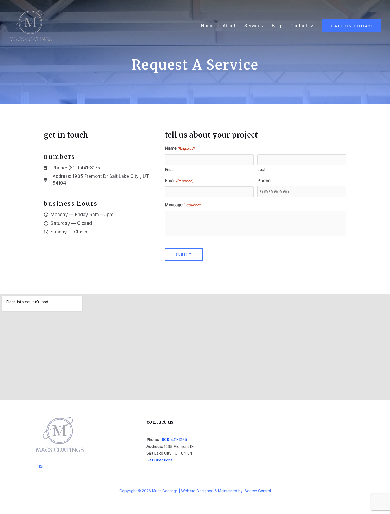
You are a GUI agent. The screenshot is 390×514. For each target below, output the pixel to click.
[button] (351, 25)
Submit (184, 254)
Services (253, 25)
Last (261, 169)
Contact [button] (298, 25)
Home (207, 25)
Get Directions (159, 459)
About (229, 25)
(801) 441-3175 (173, 439)
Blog (276, 25)
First (169, 169)
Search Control (258, 491)
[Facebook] (41, 466)
